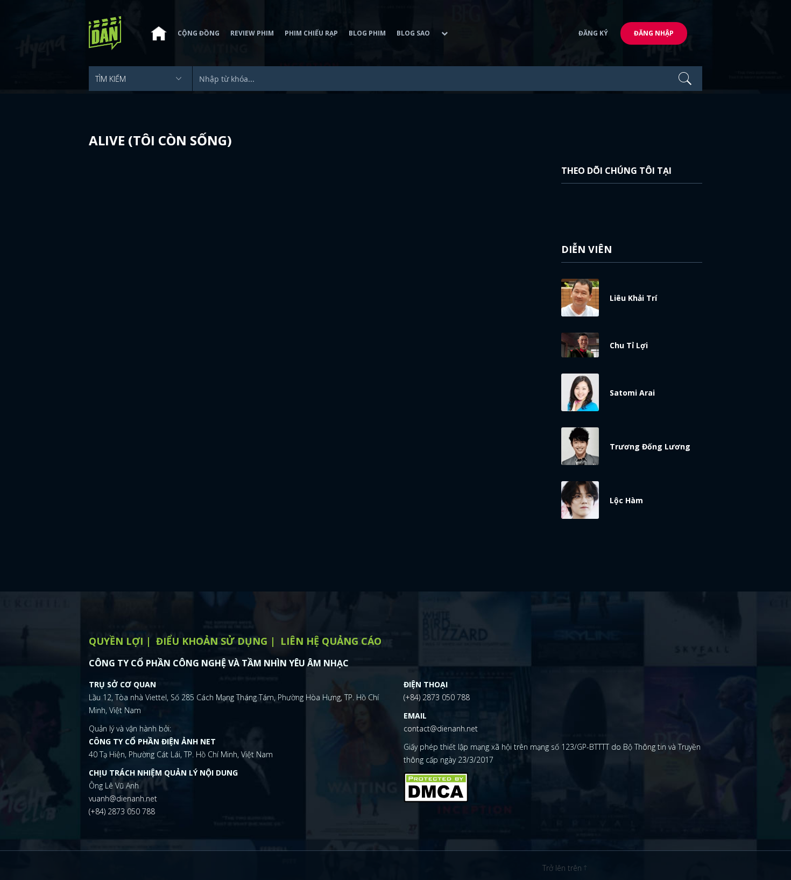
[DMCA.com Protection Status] (436, 786)
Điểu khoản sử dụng (211, 641)
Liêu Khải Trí (633, 298)
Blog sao (413, 33)
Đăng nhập (654, 33)
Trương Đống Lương (650, 446)
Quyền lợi (116, 641)
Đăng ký (593, 33)
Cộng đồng (199, 33)
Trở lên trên (563, 868)
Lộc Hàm (626, 500)
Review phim (252, 33)
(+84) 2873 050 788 (122, 811)
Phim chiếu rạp (311, 33)
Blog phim (367, 33)
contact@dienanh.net (441, 728)
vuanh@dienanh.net (123, 798)
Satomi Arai (632, 393)
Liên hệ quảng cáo (331, 641)
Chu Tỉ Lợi (629, 345)
